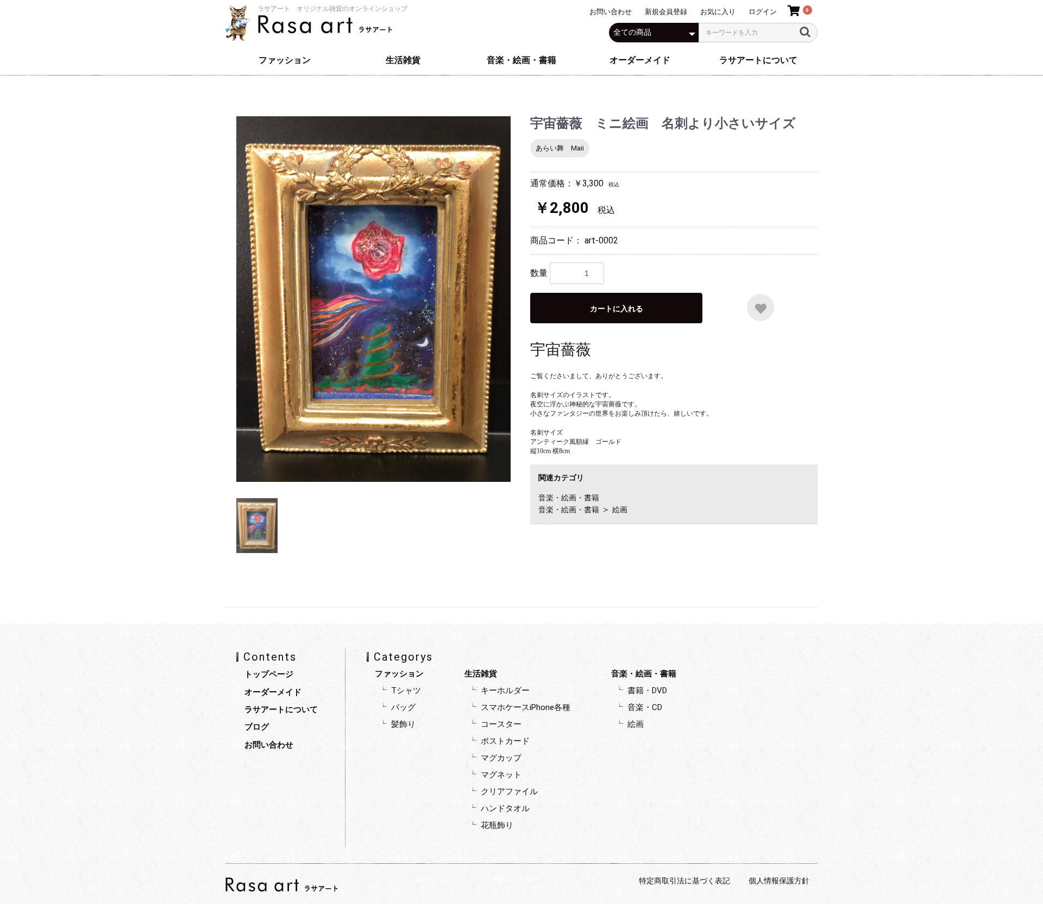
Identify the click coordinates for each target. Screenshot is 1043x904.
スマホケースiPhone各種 (525, 707)
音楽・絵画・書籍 (521, 60)
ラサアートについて (758, 60)
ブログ (256, 727)
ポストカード (505, 741)
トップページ (268, 674)
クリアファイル (509, 791)
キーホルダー (505, 690)
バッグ (403, 707)
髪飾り (403, 724)
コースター (501, 724)
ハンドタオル (505, 808)
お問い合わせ (268, 745)
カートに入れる (616, 308)
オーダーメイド (640, 60)
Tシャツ (406, 690)
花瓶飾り (497, 825)
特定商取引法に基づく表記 (684, 880)
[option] (373, 299)
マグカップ (501, 758)
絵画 (619, 509)
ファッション (285, 60)
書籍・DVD (647, 690)
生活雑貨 (403, 60)
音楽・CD (644, 707)
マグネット (501, 775)
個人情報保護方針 (779, 880)
